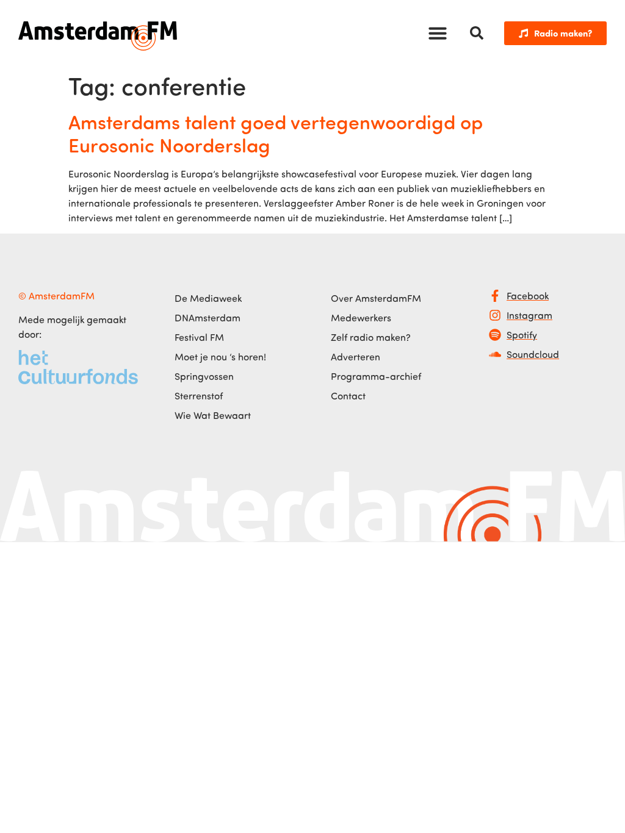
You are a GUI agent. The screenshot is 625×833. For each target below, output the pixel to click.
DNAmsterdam (207, 318)
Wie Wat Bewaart (213, 415)
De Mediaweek (208, 298)
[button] (437, 33)
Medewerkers (361, 318)
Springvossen (204, 376)
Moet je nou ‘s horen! (220, 357)
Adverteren (355, 357)
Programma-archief (376, 376)
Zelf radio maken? (371, 337)
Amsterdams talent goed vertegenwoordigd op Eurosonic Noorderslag (275, 133)
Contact (348, 396)
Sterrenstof (199, 396)
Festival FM (199, 337)
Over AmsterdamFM (376, 298)
